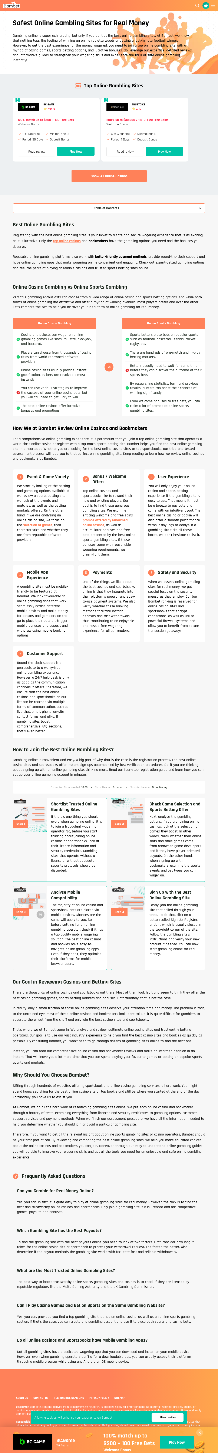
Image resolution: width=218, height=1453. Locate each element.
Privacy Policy (99, 1398)
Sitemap (119, 1398)
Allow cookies (167, 1417)
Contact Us (41, 1398)
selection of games (37, 525)
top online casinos (67, 240)
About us (22, 1398)
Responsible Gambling (69, 1398)
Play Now (75, 151)
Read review (36, 151)
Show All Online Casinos (109, 176)
